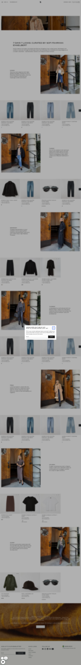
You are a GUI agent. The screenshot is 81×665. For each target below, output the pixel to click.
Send (51, 336)
